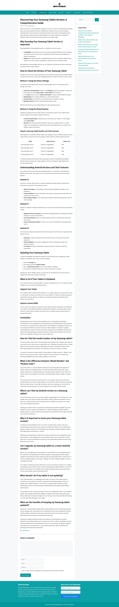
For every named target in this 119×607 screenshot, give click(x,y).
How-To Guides (52, 12)
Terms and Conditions (88, 12)
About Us (61, 12)
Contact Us (68, 12)
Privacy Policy (77, 12)
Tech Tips (34, 12)
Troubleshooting (42, 12)
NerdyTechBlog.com (57, 604)
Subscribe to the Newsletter (71, 596)
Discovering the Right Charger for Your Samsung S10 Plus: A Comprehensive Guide (88, 51)
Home (27, 12)
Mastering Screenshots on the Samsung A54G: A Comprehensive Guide (87, 58)
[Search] (97, 19)
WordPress (71, 604)
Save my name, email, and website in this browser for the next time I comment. (43, 570)
